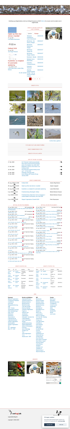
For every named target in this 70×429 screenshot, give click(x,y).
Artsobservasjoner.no (27, 300)
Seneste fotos (35, 85)
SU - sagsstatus (12, 327)
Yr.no (23, 335)
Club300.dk (11, 302)
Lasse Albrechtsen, (12, 68)
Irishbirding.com (40, 333)
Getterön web (25, 312)
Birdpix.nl (38, 311)
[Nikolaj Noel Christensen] (53, 100)
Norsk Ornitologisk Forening (55, 228)
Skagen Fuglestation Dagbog (27, 243)
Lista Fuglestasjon (26, 320)
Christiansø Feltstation (13, 300)
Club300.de (39, 323)
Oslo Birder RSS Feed (56, 207)
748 (41, 282)
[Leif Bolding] (17, 100)
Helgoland (38, 332)
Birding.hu (38, 306)
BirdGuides (38, 299)
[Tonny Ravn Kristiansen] (17, 124)
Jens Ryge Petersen (13, 51)
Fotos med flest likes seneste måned (35, 145)
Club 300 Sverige (26, 306)
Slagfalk (44, 271)
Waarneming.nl (39, 350)
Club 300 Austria (40, 321)
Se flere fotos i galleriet (55, 140)
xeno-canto (52, 314)
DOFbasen (10, 314)
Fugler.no (24, 311)
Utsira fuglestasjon (26, 333)
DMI (9, 306)
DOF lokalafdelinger (13, 311)
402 (13, 275)
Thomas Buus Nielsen (9, 272)
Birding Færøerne (26, 302)
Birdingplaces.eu (40, 309)
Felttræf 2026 (25, 182)
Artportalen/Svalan (26, 299)
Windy (51, 312)
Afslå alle (61, 424)
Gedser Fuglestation (13, 321)
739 (41, 271)
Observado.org (39, 335)
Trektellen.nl (39, 348)
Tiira (23, 332)
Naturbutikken (11, 323)
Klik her (43, 21)
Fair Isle (38, 330)
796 (41, 274)
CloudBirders (53, 303)
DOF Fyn (30, 217)
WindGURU (53, 311)
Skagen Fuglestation (13, 324)
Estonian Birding (26, 308)
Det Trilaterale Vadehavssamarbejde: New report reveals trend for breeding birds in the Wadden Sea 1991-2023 (31, 163)
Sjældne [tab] (30, 33)
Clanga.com (39, 320)
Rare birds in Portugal (41, 339)
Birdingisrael (39, 308)
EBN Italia (38, 327)
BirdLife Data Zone (54, 302)
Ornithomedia (39, 336)
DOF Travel (11, 312)
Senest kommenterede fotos (35, 149)
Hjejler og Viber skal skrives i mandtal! (31, 185)
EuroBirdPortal (39, 329)
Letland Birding (25, 318)
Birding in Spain (40, 302)
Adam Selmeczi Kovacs (38, 283)
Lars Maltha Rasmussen (14, 39)
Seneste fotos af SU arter (35, 153)
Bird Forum (52, 299)
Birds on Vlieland (40, 315)
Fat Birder (52, 309)
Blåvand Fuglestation (13, 299)
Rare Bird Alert (39, 338)
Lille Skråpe (45, 274)
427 (13, 278)
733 (41, 286)
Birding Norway (26, 303)
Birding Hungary (40, 300)
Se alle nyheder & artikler (25, 72)
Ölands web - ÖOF (26, 336)
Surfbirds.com (39, 347)
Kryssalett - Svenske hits (28, 317)
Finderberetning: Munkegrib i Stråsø (30, 191)
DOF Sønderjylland (28, 207)
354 (13, 285)
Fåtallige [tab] (36, 33)
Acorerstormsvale (46, 278)
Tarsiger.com (25, 330)
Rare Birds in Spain (41, 341)
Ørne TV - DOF (11, 329)
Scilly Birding (39, 344)
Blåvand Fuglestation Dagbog (28, 223)
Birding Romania (40, 303)
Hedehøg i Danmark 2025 (28, 172)
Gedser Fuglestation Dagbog (27, 219)
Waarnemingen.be (40, 351)
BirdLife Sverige (26, 305)
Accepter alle (49, 424)
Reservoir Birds (40, 342)
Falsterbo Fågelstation (27, 309)
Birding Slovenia (40, 305)
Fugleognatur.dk (12, 318)
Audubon (58, 210)
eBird (51, 308)
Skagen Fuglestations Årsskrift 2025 (30, 199)
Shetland (38, 345)
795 (41, 278)
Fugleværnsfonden (12, 320)
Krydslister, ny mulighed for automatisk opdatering (34, 188)
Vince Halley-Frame (37, 275)
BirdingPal (52, 300)
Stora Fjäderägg (26, 329)
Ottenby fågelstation (27, 324)
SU (9, 326)
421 (13, 271)
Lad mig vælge (61, 421)
